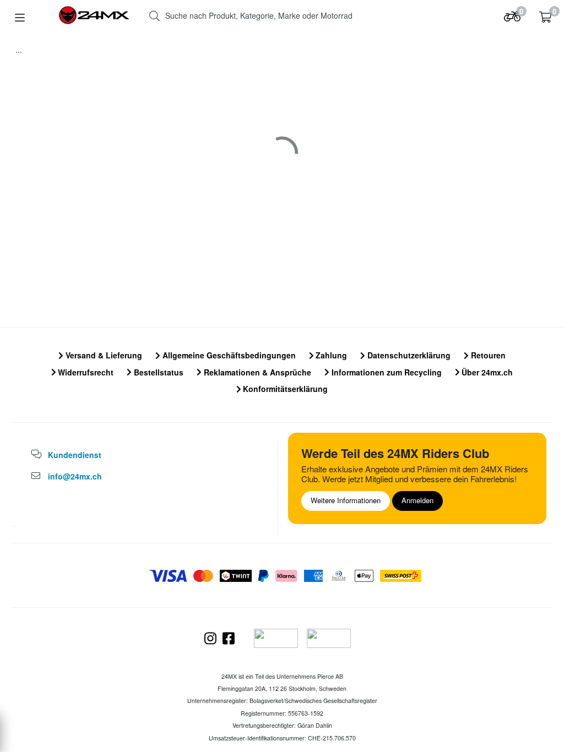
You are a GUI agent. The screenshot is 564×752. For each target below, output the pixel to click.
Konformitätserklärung (284, 388)
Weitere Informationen (346, 500)
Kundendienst (74, 454)
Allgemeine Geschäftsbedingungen (228, 355)
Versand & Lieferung (102, 355)
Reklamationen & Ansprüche (256, 372)
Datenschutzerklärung (408, 355)
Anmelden (417, 500)
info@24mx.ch (75, 476)
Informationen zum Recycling (385, 372)
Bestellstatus (157, 372)
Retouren (487, 355)
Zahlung (330, 355)
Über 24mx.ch (486, 372)
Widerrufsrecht (84, 372)
